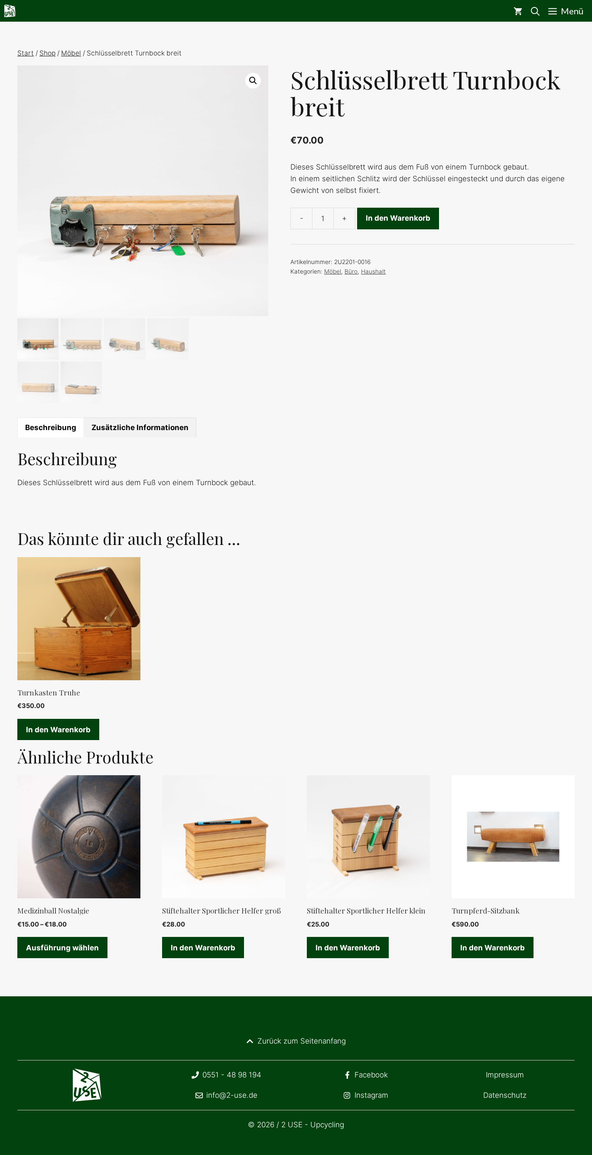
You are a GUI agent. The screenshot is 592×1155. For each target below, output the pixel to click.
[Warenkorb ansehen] (518, 11)
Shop (47, 53)
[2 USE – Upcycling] (10, 11)
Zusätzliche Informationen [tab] (140, 427)
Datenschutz (505, 1095)
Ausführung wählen (62, 947)
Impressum (505, 1074)
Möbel (71, 53)
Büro (351, 271)
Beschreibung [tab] (50, 427)
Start (25, 53)
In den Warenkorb (398, 218)
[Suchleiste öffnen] (535, 11)
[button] (253, 80)
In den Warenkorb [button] (58, 729)
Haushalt (373, 271)
